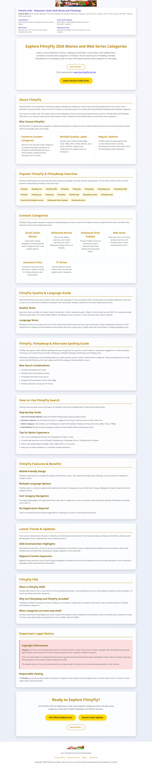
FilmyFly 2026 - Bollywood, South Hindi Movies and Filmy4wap (49, 10)
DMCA (84, 757)
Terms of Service (73, 757)
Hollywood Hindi (63, 28)
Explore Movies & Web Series (76, 80)
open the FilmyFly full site (85, 72)
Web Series (22, 28)
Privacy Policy (59, 757)
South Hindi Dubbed (64, 20)
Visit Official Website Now (60, 717)
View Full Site (76, 67)
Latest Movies (23, 20)
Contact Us (93, 757)
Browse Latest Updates (92, 717)
